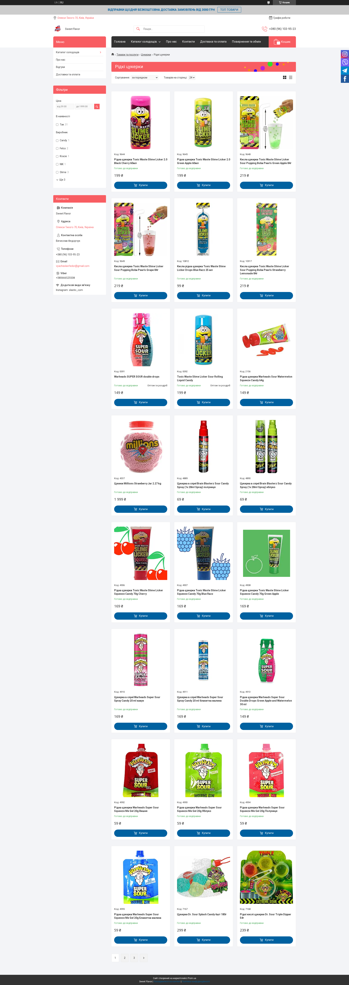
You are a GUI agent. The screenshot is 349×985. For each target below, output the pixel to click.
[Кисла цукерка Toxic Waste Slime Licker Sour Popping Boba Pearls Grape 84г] (140, 229)
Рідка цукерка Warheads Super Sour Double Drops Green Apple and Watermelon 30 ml (266, 701)
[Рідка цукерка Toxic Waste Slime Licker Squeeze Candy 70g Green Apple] (266, 553)
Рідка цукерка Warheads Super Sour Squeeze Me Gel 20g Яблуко (199, 809)
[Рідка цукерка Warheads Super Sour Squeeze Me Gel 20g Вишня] (140, 770)
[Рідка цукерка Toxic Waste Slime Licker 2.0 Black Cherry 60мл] (140, 122)
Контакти (188, 41)
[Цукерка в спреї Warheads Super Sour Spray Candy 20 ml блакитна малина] (203, 660)
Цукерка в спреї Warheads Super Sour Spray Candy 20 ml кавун (137, 699)
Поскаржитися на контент (167, 981)
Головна (119, 41)
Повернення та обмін (246, 41)
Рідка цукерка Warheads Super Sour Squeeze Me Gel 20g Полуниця (262, 809)
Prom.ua (192, 978)
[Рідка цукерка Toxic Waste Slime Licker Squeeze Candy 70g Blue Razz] (203, 553)
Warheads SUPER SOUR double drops (136, 376)
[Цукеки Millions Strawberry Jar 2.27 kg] (140, 446)
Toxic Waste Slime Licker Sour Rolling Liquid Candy (200, 378)
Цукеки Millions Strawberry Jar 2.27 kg (137, 483)
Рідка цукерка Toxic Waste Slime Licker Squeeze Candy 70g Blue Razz (201, 592)
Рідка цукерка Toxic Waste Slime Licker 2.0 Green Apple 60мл (203, 161)
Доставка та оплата (213, 41)
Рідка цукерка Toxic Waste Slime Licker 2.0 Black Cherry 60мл (140, 161)
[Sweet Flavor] (57, 28)
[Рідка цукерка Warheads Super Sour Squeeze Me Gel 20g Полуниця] (266, 770)
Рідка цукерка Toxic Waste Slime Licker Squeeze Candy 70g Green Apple (264, 592)
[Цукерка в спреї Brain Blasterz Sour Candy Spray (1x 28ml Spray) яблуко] (266, 446)
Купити (143, 185)
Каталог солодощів (144, 41)
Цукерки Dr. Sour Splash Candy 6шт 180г (202, 914)
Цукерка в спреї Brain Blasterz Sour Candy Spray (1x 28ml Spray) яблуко (266, 485)
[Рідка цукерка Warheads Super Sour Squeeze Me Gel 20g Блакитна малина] (140, 877)
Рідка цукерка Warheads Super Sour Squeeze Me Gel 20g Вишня (136, 809)
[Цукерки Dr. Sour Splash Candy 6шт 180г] (203, 877)
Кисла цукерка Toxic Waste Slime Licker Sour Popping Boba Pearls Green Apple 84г (266, 161)
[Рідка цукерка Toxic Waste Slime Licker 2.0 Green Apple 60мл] (203, 122)
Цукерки (146, 54)
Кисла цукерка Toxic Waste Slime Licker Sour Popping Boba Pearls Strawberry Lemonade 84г (264, 270)
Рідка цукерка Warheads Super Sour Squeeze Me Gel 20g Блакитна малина (137, 916)
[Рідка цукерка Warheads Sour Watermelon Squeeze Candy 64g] (266, 339)
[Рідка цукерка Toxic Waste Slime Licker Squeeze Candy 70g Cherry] (140, 553)
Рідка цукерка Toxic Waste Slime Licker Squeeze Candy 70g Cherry (138, 592)
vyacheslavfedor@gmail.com (72, 265)
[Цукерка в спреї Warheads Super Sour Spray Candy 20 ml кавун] (140, 660)
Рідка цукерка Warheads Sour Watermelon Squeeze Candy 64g (266, 378)
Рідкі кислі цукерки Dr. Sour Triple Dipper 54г (265, 916)
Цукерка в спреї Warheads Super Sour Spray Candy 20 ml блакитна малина (200, 699)
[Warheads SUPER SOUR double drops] (140, 339)
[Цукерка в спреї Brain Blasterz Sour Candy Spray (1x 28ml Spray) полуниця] (203, 446)
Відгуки (60, 67)
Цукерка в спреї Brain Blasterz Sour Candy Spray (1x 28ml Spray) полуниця (203, 485)
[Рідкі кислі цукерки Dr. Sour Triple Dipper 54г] (266, 877)
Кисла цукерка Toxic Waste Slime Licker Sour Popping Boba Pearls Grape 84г (138, 268)
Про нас (171, 41)
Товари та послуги (128, 54)
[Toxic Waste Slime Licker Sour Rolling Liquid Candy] (203, 339)
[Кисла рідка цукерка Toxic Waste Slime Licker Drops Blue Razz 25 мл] (203, 229)
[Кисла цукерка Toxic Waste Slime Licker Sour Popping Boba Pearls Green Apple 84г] (266, 122)
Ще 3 (62, 179)
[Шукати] (138, 29)
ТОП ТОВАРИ (229, 9)
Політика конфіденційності (196, 981)
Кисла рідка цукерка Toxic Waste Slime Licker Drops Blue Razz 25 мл (201, 268)
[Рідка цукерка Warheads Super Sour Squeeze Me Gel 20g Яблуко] (203, 770)
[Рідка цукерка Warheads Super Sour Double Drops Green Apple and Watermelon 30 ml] (266, 660)
